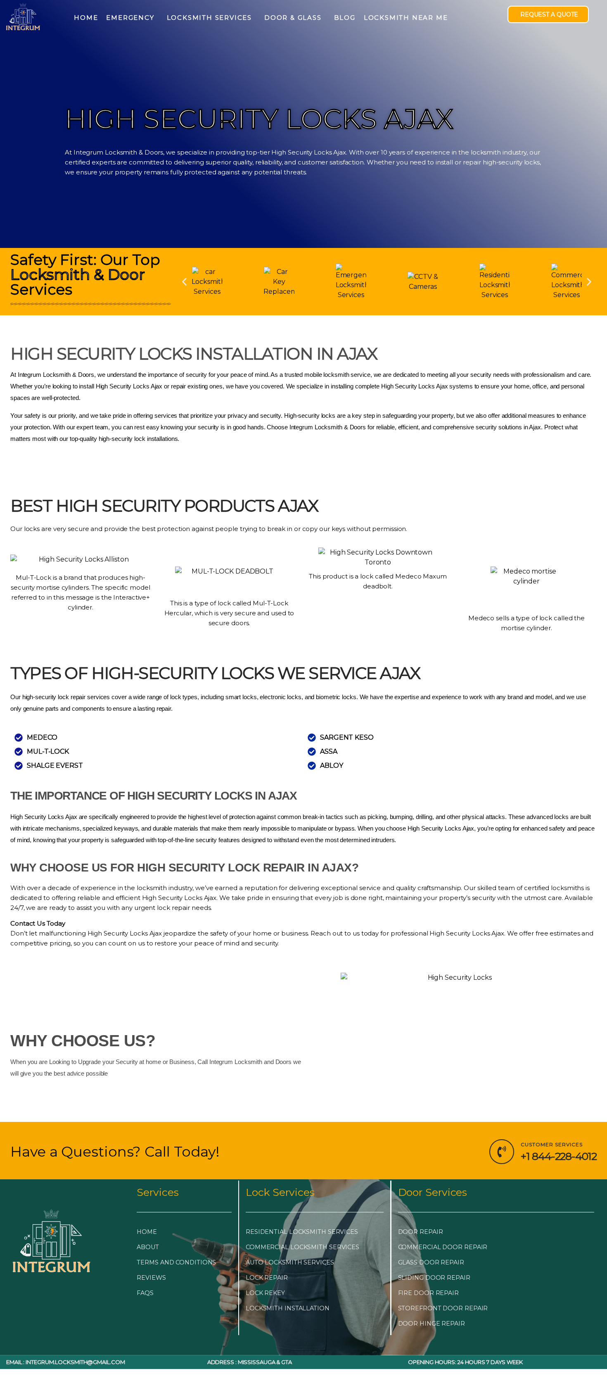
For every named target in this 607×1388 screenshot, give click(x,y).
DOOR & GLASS (293, 17)
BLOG (345, 17)
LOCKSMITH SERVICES (209, 17)
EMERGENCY (130, 17)
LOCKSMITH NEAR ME (406, 17)
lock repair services (84, 696)
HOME (86, 17)
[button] (184, 281)
